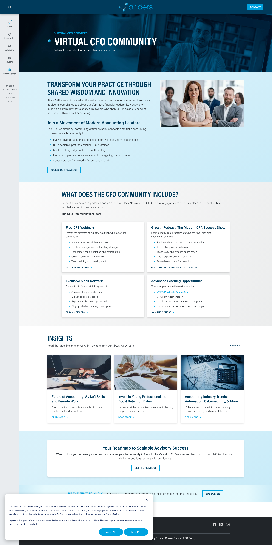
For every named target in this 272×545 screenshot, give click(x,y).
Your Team (9, 98)
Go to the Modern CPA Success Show (174, 267)
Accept (111, 532)
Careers (10, 86)
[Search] (9, 7)
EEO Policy (189, 538)
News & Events (9, 90)
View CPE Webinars (77, 267)
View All (235, 345)
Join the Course (161, 312)
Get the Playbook (146, 467)
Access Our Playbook (64, 170)
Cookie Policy (173, 538)
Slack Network (75, 312)
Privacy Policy (112, 514)
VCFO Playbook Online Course (174, 292)
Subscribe (212, 493)
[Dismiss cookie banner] (147, 501)
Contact (255, 7)
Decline (136, 532)
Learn (9, 94)
